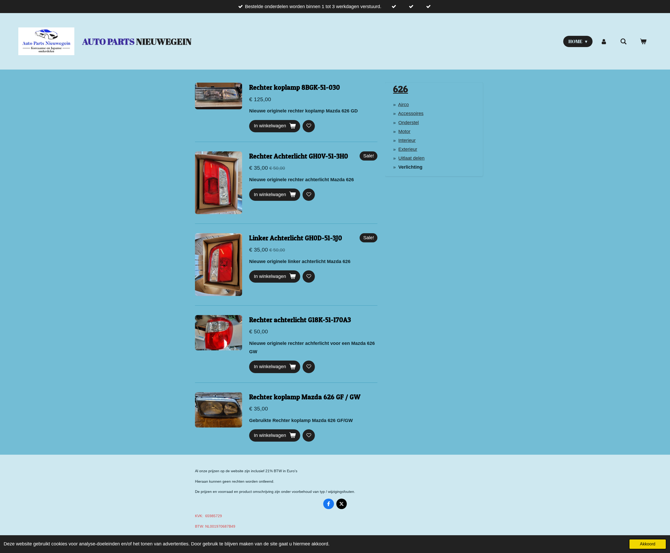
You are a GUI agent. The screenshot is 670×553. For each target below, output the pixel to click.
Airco (403, 104)
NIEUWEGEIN (137, 41)
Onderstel (408, 122)
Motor (404, 131)
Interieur (407, 140)
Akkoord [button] (647, 543)
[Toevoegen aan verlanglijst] (309, 126)
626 (400, 89)
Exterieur (407, 149)
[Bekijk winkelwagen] (643, 41)
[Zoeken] (623, 41)
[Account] (603, 41)
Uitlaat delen (411, 158)
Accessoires (410, 113)
